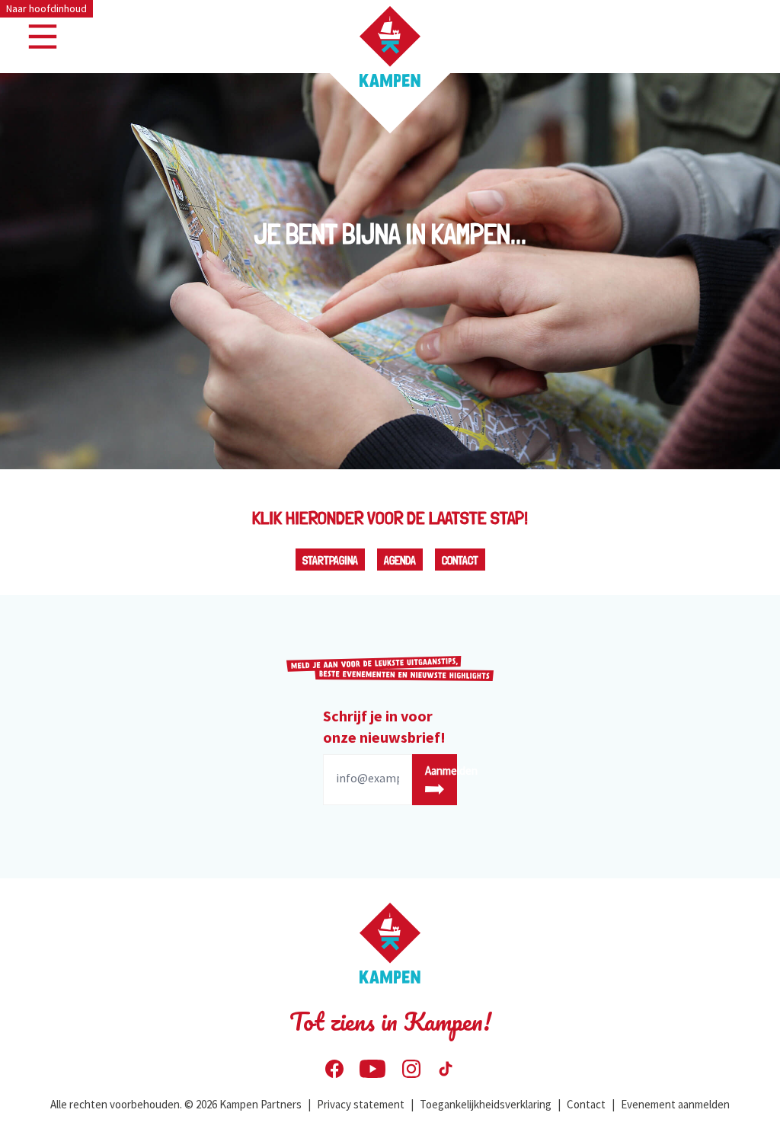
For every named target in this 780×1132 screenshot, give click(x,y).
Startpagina (330, 561)
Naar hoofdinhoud (46, 8)
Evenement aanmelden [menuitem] (675, 1104)
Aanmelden (441, 770)
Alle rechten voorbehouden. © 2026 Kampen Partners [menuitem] (176, 1104)
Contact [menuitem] (586, 1104)
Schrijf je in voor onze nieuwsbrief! (384, 726)
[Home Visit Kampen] (390, 46)
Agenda (400, 561)
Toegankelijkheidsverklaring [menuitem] (485, 1104)
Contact (460, 561)
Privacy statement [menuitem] (360, 1104)
